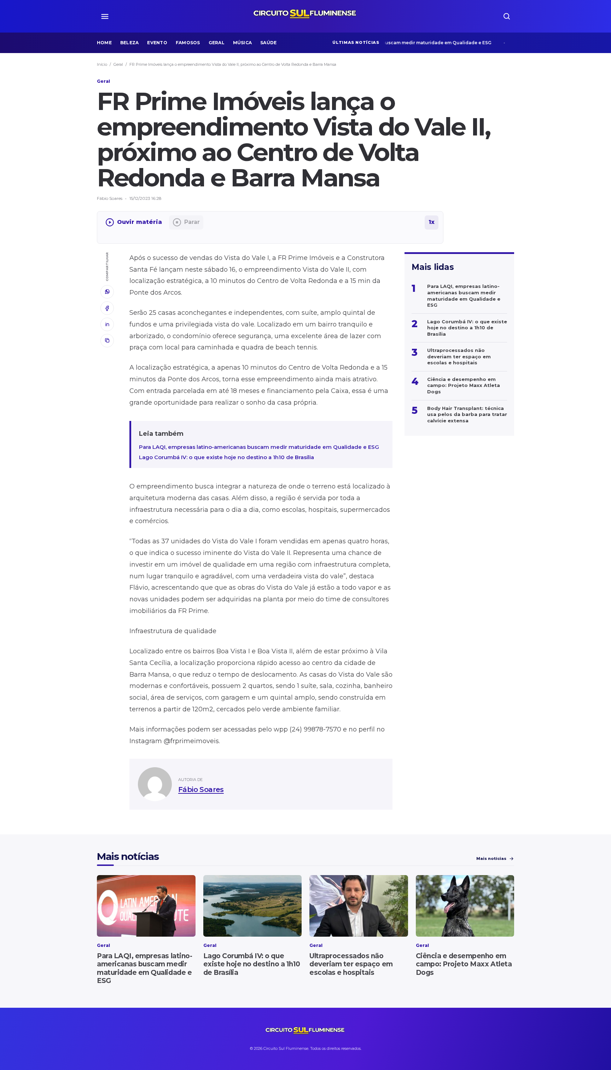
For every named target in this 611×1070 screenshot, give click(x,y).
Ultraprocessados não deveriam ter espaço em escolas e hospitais (351, 964)
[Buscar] (506, 16)
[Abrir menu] (104, 16)
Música (242, 42)
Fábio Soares (201, 789)
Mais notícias (491, 858)
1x (432, 222)
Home (104, 42)
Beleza (129, 42)
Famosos (188, 42)
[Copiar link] (107, 340)
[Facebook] (107, 308)
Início (102, 64)
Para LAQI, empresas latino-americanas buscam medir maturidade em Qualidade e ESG (376, 42)
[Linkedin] (107, 324)
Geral (217, 42)
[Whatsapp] (107, 292)
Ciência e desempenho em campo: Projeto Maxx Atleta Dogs (464, 964)
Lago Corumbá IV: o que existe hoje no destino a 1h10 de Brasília (226, 457)
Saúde (268, 42)
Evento (157, 42)
